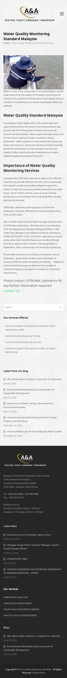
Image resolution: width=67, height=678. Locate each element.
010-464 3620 (31, 493)
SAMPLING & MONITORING (17, 603)
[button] (62, 13)
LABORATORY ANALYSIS (15, 597)
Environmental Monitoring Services (23, 342)
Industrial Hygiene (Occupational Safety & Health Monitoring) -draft (30, 327)
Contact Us (11, 291)
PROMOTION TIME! (17, 559)
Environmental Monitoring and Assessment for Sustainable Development (28, 648)
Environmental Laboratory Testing (22, 335)
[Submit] (60, 307)
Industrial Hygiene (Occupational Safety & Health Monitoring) (30, 350)
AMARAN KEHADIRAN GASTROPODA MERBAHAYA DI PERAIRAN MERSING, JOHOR (32, 571)
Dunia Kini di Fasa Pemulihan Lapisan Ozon (29, 535)
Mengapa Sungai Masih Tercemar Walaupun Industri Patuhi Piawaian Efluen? (31, 547)
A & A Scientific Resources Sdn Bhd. (34, 669)
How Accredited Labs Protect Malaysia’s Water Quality (34, 431)
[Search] (33, 307)
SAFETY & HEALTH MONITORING (20, 615)
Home (6, 43)
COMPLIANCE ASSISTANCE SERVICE (21, 609)
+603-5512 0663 (15, 493)
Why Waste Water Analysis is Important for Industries (34, 379)
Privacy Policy (38, 672)
